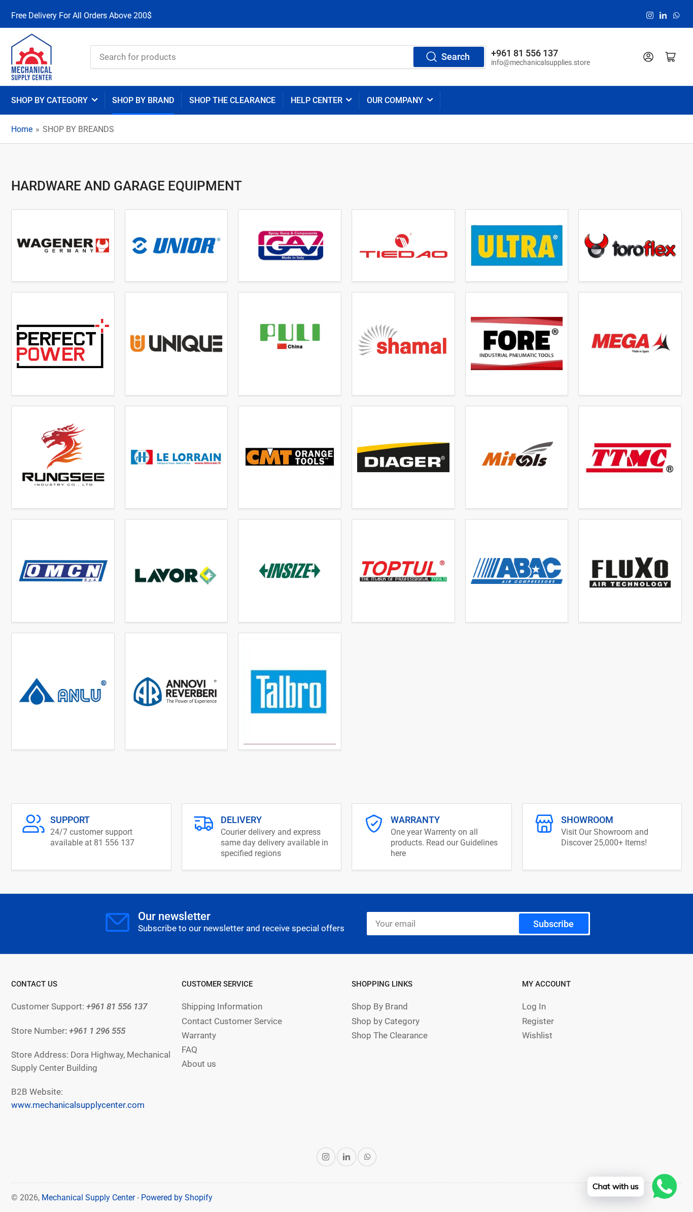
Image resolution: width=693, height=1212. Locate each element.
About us (199, 1064)
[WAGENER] (63, 245)
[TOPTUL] (403, 571)
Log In (534, 1006)
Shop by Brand (143, 100)
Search (455, 56)
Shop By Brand (380, 1006)
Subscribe (553, 924)
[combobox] (288, 57)
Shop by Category (386, 1021)
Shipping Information (222, 1006)
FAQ (189, 1050)
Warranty (199, 1035)
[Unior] (176, 245)
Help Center (316, 100)
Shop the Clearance (232, 100)
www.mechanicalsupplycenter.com (78, 1105)
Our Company (395, 100)
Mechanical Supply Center (88, 1197)
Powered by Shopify (177, 1197)
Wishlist (537, 1035)
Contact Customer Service (232, 1021)
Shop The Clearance (390, 1035)
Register (538, 1021)
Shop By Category (49, 100)
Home (21, 129)
